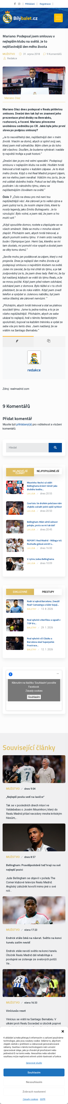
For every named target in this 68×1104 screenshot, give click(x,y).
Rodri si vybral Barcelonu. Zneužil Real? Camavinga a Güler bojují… (43, 603)
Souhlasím (34, 1072)
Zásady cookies (30, 1099)
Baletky (31, 609)
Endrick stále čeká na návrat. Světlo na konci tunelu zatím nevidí (34, 940)
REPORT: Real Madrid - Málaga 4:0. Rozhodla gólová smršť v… (44, 542)
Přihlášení (30, 4)
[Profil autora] (18, 341)
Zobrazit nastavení (34, 1091)
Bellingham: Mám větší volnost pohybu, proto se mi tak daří (42, 523)
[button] (63, 1031)
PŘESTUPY (48, 591)
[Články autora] (50, 341)
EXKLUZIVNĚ (20, 591)
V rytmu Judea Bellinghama (40, 559)
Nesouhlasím (34, 1082)
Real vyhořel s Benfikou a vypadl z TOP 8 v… (44, 621)
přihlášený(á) (24, 424)
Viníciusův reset (16, 1011)
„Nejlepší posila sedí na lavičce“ (25, 797)
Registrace (45, 4)
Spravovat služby (34, 1063)
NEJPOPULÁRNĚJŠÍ (48, 471)
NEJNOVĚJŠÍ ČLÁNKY (20, 472)
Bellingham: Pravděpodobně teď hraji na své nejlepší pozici (33, 867)
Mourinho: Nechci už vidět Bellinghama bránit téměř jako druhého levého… (42, 486)
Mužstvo (9, 54)
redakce (12, 58)
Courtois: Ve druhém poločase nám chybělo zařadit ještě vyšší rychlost (44, 505)
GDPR (42, 1099)
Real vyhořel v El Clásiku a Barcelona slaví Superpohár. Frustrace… (41, 642)
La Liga (31, 493)
